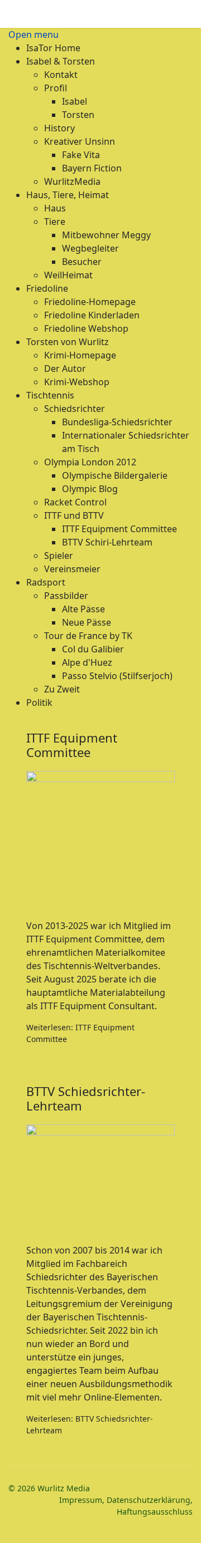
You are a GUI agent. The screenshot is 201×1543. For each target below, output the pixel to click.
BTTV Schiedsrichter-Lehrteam (85, 1098)
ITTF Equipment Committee (71, 744)
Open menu (33, 34)
